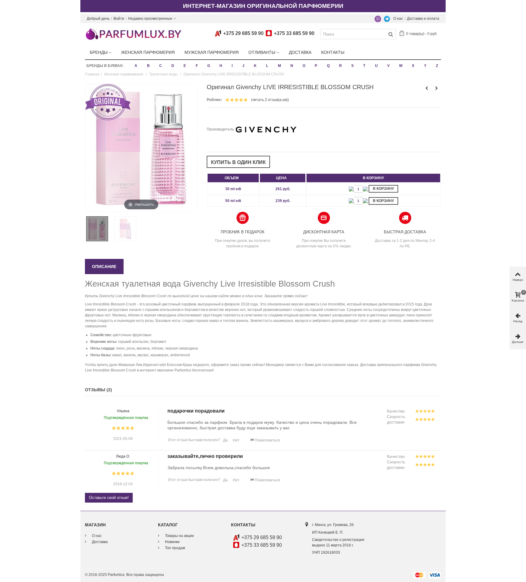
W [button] (400, 66)
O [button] (304, 66)
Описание (104, 266)
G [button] (208, 66)
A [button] (136, 66)
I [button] (232, 66)
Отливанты (261, 52)
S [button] (352, 66)
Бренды (98, 52)
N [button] (291, 66)
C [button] (160, 66)
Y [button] (425, 66)
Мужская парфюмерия (211, 52)
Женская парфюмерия (148, 52)
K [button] (255, 66)
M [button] (279, 66)
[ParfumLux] (133, 34)
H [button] (220, 66)
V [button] (388, 66)
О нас (398, 18)
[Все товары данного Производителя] (266, 129)
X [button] (413, 66)
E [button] (185, 66)
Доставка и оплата (423, 18)
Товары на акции (179, 536)
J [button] (243, 66)
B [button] (148, 66)
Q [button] (328, 66)
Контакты (332, 52)
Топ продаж (174, 548)
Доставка (300, 52)
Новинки (172, 542)
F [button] (197, 66)
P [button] (316, 66)
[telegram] (386, 18)
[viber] (377, 18)
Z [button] (437, 66)
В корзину (383, 188)
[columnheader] (233, 178)
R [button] (340, 66)
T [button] (364, 66)
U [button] (376, 66)
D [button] (172, 66)
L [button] (267, 66)
